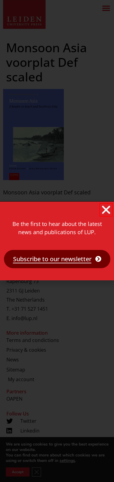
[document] (57, 241)
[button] (106, 210)
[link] (57, 259)
